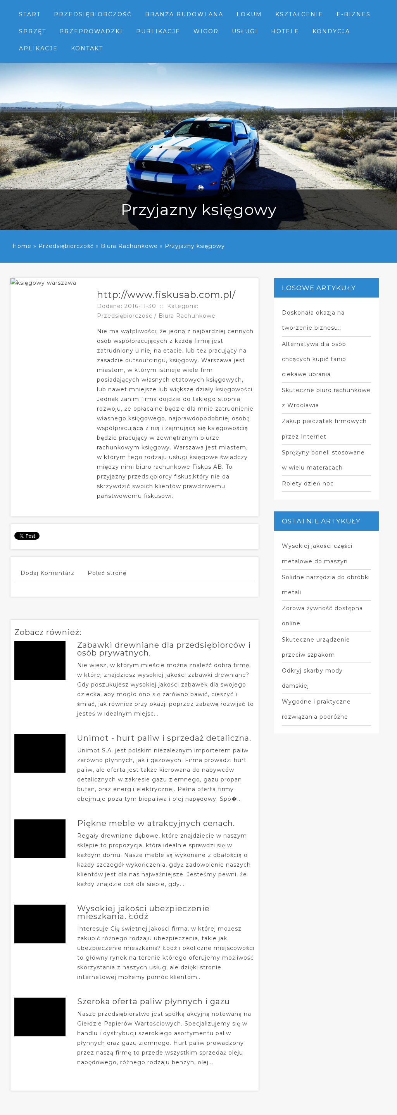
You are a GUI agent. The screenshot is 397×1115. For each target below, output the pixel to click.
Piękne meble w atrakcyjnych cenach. (156, 823)
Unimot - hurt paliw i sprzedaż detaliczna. (164, 738)
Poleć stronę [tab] (107, 573)
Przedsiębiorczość (66, 246)
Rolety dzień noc (308, 483)
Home (21, 246)
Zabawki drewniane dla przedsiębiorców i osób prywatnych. (164, 648)
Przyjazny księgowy (195, 246)
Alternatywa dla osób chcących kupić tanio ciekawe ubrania (314, 359)
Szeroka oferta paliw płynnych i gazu (153, 1001)
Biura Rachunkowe (129, 246)
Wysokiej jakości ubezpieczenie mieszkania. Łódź (143, 912)
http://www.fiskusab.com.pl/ (166, 294)
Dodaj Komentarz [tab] (47, 573)
